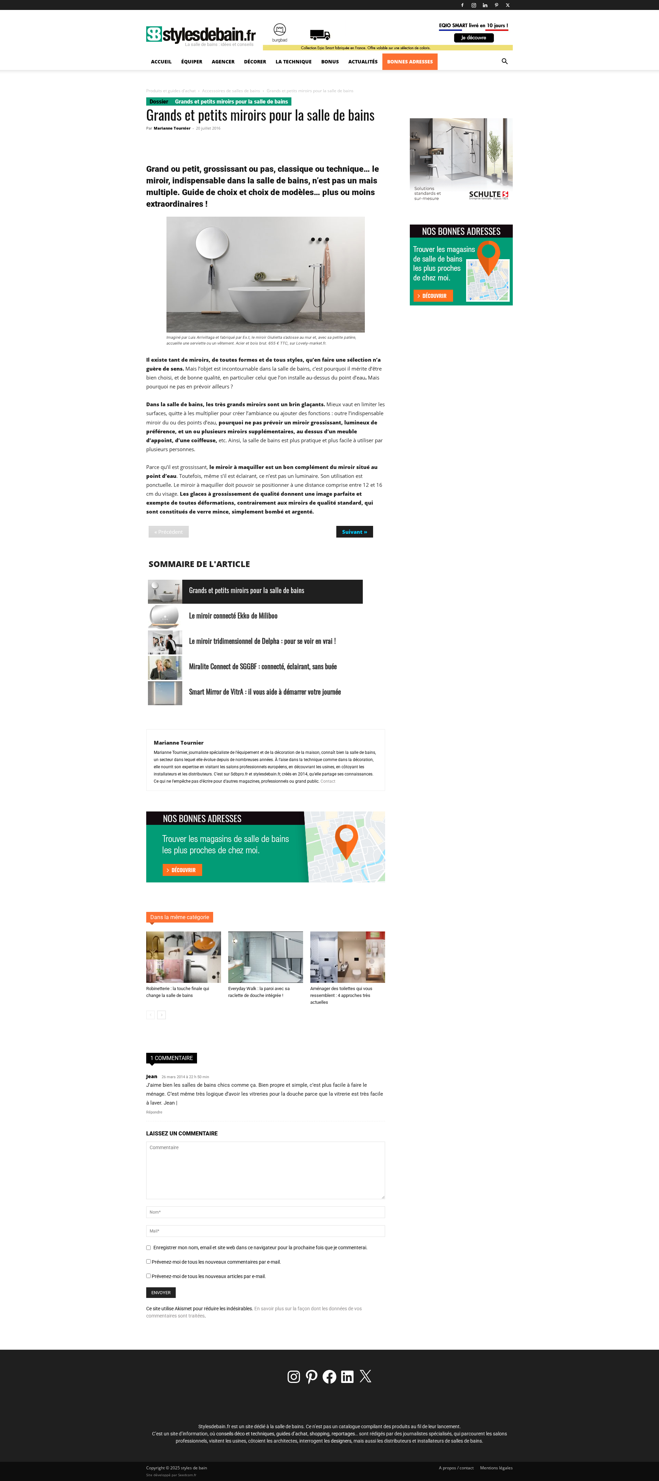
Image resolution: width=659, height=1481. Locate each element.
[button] (504, 62)
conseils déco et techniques (245, 1433)
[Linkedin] (485, 5)
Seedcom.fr (187, 1474)
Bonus (330, 61)
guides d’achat (292, 1433)
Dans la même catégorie (179, 917)
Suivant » (354, 531)
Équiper (191, 61)
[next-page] (161, 1015)
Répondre (154, 1112)
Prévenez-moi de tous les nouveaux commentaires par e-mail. (216, 1262)
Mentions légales (496, 1468)
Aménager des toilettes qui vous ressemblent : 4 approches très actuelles (341, 995)
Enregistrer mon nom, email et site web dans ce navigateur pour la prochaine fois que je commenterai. (260, 1247)
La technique (294, 61)
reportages (343, 1433)
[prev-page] (150, 1015)
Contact (328, 781)
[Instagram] (474, 5)
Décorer (255, 61)
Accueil (161, 61)
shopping (320, 1433)
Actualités (363, 61)
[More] (287, 143)
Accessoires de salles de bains (231, 91)
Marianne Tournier (172, 128)
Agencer (223, 61)
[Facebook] (462, 5)
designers (341, 1441)
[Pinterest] (496, 5)
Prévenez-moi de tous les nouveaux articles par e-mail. (209, 1276)
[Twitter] (507, 5)
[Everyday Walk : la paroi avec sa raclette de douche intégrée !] (265, 957)
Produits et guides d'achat (171, 91)
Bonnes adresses (410, 61)
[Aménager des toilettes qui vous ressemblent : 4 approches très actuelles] (347, 957)
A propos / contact (456, 1468)
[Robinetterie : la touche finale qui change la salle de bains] (183, 957)
